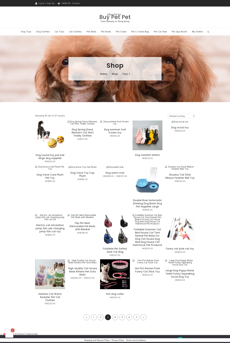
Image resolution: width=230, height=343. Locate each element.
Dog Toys (26, 31)
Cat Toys (59, 31)
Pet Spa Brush (179, 31)
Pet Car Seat (160, 31)
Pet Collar (121, 31)
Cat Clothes (75, 31)
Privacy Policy (118, 340)
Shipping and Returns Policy (97, 340)
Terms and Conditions (136, 340)
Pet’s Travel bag (140, 31)
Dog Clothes (43, 31)
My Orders (197, 31)
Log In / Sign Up (47, 3)
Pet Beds (91, 31)
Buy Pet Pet (115, 17)
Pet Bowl (106, 31)
